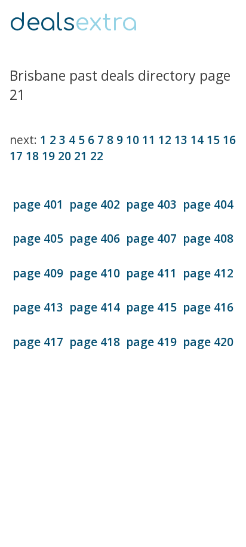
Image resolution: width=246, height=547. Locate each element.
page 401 (38, 204)
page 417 (38, 342)
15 (213, 140)
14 (197, 140)
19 (48, 156)
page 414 (94, 307)
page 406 (94, 238)
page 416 (208, 307)
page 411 (151, 273)
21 (80, 156)
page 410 (94, 273)
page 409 (38, 273)
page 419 (151, 342)
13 (180, 140)
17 (16, 156)
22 (96, 156)
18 (32, 156)
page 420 (208, 342)
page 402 (94, 204)
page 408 (208, 238)
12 (164, 140)
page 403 (151, 204)
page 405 (38, 238)
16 (229, 140)
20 (64, 156)
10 (132, 140)
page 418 (94, 342)
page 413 (38, 307)
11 (148, 140)
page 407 (151, 238)
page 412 (208, 273)
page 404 (208, 204)
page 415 (151, 307)
